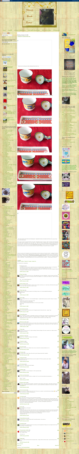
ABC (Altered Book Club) (67, 420)
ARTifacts (5, 224)
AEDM (4, 212)
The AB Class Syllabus (67, 108)
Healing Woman (5, 154)
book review (5, 234)
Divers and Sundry (24, 375)
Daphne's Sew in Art (6, 143)
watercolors (5, 385)
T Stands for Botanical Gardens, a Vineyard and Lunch (11, 120)
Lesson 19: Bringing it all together (68, 133)
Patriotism (5, 308)
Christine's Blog (5, 104)
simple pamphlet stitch (7, 339)
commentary (5, 245)
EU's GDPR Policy (46, 30)
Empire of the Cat (24, 382)
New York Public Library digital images (69, 407)
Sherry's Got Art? (6, 181)
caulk (4, 237)
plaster (4, 311)
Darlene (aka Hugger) (6, 144)
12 (58, 347)
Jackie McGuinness (24, 418)
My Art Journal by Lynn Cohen (8, 174)
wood (4, 388)
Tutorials (10, 30)
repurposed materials (6, 323)
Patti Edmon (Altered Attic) (7, 178)
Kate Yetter (22, 290)
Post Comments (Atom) (25, 447)
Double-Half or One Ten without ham (9, 85)
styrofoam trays (5, 350)
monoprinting (5, 294)
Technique (5, 362)
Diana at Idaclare (6, 145)
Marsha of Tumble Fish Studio (8, 170)
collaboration (5, 241)
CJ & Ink (4, 79)
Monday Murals (5, 293)
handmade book (6, 274)
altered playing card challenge (8, 215)
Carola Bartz (23, 314)
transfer (4, 368)
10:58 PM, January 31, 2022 (24, 338)
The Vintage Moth (66, 412)
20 (58, 396)
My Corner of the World (7, 300)
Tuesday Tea (34, 261)
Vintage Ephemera (66, 417)
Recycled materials (6, 322)
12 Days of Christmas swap (7, 206)
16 (58, 369)
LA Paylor (22, 396)
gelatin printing (5, 270)
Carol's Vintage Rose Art (7, 135)
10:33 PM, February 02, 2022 (24, 442)
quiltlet (4, 318)
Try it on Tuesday (6, 372)
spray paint (5, 343)
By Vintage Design (66, 400)
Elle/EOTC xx (23, 385)
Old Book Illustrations (66, 408)
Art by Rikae (5, 133)
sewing (4, 333)
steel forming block (6, 348)
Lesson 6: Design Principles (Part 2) (69, 117)
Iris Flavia (22, 346)
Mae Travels (23, 274)
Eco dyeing (5, 256)
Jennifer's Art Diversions (7, 159)
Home (4, 30)
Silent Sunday (5, 338)
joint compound (6, 283)
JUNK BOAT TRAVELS (6, 60)
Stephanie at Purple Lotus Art (8, 182)
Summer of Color (6, 351)
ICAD (4, 280)
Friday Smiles (5, 266)
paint (4, 305)
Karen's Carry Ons (6, 161)
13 (58, 352)
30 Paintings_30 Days (6, 207)
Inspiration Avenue (6, 281)
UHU (4, 378)
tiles (4, 366)
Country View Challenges (7, 246)
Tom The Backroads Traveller (8, 66)
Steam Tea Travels (66, 411)
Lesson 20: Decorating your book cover (69, 134)
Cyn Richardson (5, 141)
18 (58, 382)
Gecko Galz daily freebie (67, 406)
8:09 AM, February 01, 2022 (24, 372)
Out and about (5, 303)
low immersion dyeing (7, 285)
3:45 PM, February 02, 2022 (24, 435)
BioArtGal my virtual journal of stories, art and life (8, 118)
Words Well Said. (9, 67)
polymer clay (5, 313)
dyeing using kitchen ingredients (8, 254)
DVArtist (22, 369)
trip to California (6, 370)
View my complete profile (71, 34)
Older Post (57, 445)
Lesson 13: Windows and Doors (68, 125)
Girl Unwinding (5, 153)
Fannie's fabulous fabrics (7, 150)
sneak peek (5, 340)
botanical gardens (6, 236)
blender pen (5, 231)
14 (58, 358)
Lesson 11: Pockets (66, 123)
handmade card (5, 275)
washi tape (5, 381)
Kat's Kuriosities (6, 162)
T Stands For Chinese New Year (23, 36)
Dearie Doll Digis (66, 402)
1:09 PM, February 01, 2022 (24, 415)
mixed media (5, 291)
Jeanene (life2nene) (6, 156)
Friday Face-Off (5, 265)
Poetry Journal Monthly (7, 312)
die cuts (4, 251)
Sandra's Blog (5, 98)
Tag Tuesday (5, 360)
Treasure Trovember (6, 369)
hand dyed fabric (6, 273)
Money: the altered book (67, 139)
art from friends (5, 221)
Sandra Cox (23, 341)
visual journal (5, 380)
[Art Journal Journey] (69, 195)
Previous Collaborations (20, 30)
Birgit (22, 438)
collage (4, 242)
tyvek (4, 377)
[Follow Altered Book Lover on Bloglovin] (9, 57)
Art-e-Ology (65, 399)
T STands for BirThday (10, 86)
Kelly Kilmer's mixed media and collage (9, 164)
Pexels (64, 409)
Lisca (22, 297)
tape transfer (5, 361)
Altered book (5, 214)
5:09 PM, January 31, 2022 (24, 287)
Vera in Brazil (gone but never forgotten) (9, 185)
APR (4, 216)
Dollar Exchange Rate (67, 337)
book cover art (5, 233)
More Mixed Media (6, 298)
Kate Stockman (5, 163)
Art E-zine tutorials (66, 398)
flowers (4, 263)
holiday (22, 261)
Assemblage (5, 225)
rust (4, 328)
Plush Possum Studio (66, 410)
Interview (4, 282)
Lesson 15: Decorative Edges (68, 127)
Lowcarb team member (24, 430)
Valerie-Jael (23, 357)
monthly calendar (6, 295)
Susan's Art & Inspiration (7, 183)
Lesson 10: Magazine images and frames (70, 122)
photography (5, 309)
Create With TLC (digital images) (68, 401)
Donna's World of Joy (6, 146)
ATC (4, 226)
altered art (5, 213)
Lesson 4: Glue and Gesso (67, 115)
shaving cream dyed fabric (7, 334)
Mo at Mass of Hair (6, 172)
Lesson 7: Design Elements (67, 118)
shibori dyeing (5, 337)
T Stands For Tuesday (7, 359)
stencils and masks (6, 349)
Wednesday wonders (6, 386)
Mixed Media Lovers (6, 292)
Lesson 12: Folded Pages (67, 124)
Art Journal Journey (6, 222)
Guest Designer (5, 272)
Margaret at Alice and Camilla (8, 169)
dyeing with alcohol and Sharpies (9, 255)
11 (58, 341)
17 (58, 375)
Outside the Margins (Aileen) (8, 175)
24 (58, 430)
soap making (5, 341)
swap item (5, 358)
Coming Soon (56, 30)
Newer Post (19, 445)
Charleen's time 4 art (6, 136)
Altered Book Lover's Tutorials (8, 130)
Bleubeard (5, 232)
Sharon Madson (23, 283)
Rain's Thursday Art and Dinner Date (9, 319)
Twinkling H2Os (6, 376)
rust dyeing (5, 329)
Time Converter (64, 272)
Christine (67, 435)
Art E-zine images (66, 397)
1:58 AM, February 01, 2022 (24, 361)
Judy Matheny (5, 160)
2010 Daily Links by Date (34, 30)
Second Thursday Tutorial (7, 332)
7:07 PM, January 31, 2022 (24, 319)
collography (5, 244)
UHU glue (4, 379)
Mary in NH (5, 171)
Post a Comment (20, 443)
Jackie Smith (5, 155)
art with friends (5, 223)
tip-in (4, 367)
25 (58, 438)
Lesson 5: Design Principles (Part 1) (69, 116)
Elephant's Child (23, 335)
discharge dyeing (6, 252)
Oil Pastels (5, 301)
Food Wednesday (6, 264)
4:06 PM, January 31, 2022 (24, 271)
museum (4, 299)
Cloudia (22, 352)
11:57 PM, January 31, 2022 (24, 349)
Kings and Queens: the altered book (69, 142)
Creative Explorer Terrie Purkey (8, 140)
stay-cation (5, 347)
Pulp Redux (5, 180)
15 (58, 364)
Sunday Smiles (5, 357)
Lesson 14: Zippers (66, 126)
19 (58, 390)
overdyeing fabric (6, 304)
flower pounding (6, 262)
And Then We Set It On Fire (7, 131)
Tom (66, 430)
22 (58, 418)
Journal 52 (5, 284)
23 (58, 423)
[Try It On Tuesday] (69, 202)
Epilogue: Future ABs (66, 135)
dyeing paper (5, 253)
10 (58, 336)
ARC (4, 217)
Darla (21, 329)
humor (4, 279)
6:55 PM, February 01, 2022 (24, 427)
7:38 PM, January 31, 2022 (24, 326)
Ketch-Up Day (9, 99)
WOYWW (4, 389)
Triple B (4, 371)
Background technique (7, 227)
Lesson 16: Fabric (66, 128)
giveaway (4, 271)
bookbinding (5, 235)
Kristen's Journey (6, 165)
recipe (4, 321)
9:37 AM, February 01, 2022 (24, 393)
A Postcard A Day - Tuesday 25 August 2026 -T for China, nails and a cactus (11, 113)
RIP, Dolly (8, 61)
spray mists (5, 342)
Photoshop (5, 310)
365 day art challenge (6, 208)
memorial (5, 289)
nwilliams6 (22, 423)
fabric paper (5, 260)
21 (58, 407)
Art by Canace (5, 132)
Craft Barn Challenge (6, 247)
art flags (4, 218)
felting (4, 261)
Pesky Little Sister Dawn (7, 179)
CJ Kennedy (23, 364)
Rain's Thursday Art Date (7, 320)
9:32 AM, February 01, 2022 (24, 387)
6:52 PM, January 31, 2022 (24, 311)
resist (4, 324)
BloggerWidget (75, 443)
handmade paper (6, 276)
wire (4, 387)
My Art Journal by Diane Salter (8, 173)
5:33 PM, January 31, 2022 (24, 306)
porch (4, 314)
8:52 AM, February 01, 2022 (24, 379)
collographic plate (6, 243)
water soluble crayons (7, 382)
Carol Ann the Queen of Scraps (8, 134)
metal (4, 290)
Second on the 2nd (6, 331)
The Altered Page (6, 184)
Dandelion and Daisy (6, 142)
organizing (5, 302)
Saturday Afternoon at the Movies (8, 330)
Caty (21, 406)
